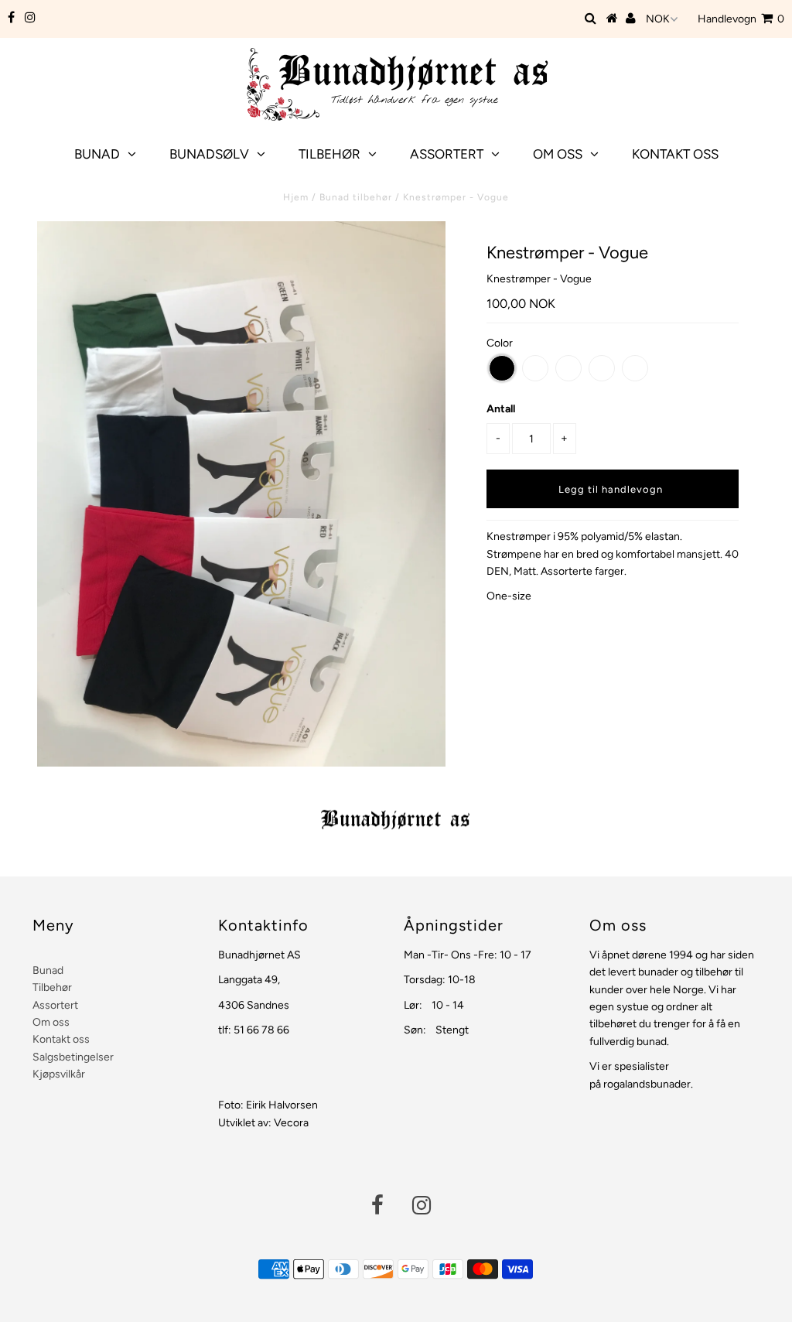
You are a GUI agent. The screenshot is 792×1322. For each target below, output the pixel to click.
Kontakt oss (675, 154)
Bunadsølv (209, 154)
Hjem (296, 197)
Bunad (97, 154)
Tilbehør (329, 154)
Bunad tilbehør (355, 197)
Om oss (557, 154)
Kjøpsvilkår (58, 1074)
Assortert (446, 154)
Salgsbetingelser (73, 1057)
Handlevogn (741, 19)
